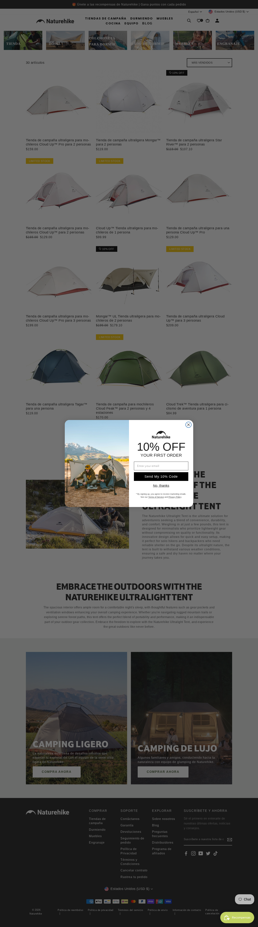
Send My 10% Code (161, 476)
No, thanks (161, 486)
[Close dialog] (188, 425)
